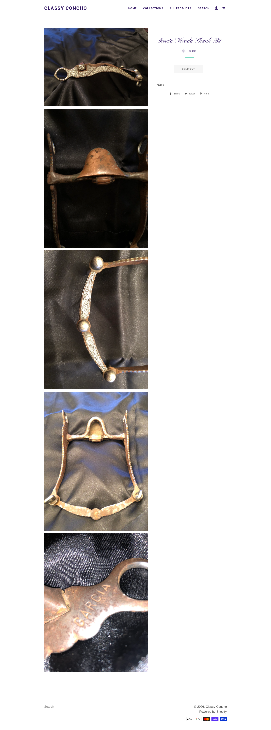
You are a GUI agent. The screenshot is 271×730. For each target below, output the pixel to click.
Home (132, 8)
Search (203, 8)
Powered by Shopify (213, 711)
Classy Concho (65, 8)
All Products (181, 8)
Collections (153, 8)
